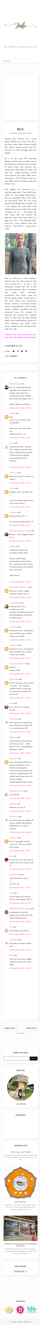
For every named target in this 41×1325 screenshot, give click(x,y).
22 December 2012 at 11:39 (20, 483)
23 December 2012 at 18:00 (20, 713)
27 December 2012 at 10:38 (20, 934)
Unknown (13, 473)
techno (12, 413)
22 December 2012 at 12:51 (20, 541)
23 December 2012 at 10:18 (20, 640)
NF (11, 927)
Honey (12, 488)
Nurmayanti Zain (16, 791)
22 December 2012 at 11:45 (20, 507)
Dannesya (13, 719)
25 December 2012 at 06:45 (20, 832)
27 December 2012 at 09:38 (20, 922)
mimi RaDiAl (15, 603)
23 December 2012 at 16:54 (20, 698)
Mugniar (13, 737)
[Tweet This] (13, 351)
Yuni (11, 703)
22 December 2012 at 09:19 (20, 408)
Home (21, 1033)
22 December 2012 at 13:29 (20, 582)
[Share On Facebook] (18, 351)
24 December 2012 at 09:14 (20, 753)
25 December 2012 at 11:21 (20, 851)
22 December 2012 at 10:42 (20, 467)
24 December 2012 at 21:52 (20, 798)
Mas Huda (14, 679)
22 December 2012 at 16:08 (20, 597)
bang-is (12, 546)
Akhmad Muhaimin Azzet (20, 909)
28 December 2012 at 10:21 (20, 968)
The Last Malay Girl (17, 664)
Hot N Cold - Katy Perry (21, 1152)
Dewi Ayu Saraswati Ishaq (20, 531)
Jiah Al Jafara (21, 1104)
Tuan (11, 443)
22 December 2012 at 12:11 (20, 525)
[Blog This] (26, 351)
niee (11, 893)
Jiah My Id (27, 1322)
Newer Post (10, 1028)
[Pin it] (22, 351)
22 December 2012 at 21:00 (20, 621)
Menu (8, 61)
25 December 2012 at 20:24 (20, 869)
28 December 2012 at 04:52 (20, 950)
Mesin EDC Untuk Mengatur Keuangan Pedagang (20, 1245)
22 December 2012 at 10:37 (20, 438)
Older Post (31, 1028)
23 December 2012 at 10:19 (20, 658)
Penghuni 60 (14, 875)
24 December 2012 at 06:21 (20, 732)
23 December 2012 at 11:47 (20, 674)
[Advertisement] (20, 98)
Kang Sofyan (15, 384)
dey (11, 856)
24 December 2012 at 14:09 (20, 786)
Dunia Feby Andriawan (19, 587)
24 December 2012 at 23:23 (20, 811)
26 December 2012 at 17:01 (20, 888)
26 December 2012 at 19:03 (20, 903)
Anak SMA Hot (20, 1202)
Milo (11, 955)
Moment (14, 356)
